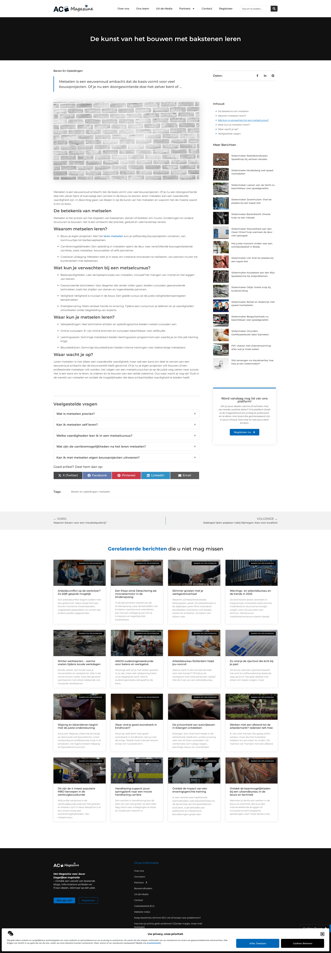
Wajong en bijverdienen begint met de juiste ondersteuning (78, 726)
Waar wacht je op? (228, 129)
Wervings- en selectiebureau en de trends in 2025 (250, 592)
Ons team (142, 8)
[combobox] (255, 9)
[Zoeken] (274, 9)
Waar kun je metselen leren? (234, 124)
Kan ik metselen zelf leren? (126, 424)
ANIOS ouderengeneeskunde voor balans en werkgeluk (134, 662)
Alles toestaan (257, 943)
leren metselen (113, 236)
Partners (184, 8)
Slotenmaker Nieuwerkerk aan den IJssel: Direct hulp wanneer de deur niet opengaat (251, 232)
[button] (322, 934)
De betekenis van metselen (233, 111)
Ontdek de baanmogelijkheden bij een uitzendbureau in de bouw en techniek (250, 791)
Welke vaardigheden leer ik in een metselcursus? (126, 435)
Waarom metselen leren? (232, 115)
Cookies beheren (302, 943)
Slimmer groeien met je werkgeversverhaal (187, 592)
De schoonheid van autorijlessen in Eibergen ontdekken (193, 726)
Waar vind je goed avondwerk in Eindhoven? (136, 726)
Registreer (226, 8)
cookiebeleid (153, 943)
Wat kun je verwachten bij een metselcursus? (243, 120)
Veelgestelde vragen (229, 133)
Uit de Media (164, 8)
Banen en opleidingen (68, 70)
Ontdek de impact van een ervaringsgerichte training (189, 790)
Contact (207, 8)
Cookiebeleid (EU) (144, 906)
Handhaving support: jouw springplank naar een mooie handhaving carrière (133, 791)
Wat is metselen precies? (126, 413)
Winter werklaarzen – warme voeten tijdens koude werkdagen (79, 662)
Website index (142, 911)
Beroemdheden (143, 888)
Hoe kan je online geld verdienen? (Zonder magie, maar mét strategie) (168, 925)
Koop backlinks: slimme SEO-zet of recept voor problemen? (167, 917)
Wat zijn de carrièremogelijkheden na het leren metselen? (126, 446)
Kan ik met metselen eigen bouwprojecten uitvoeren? (126, 457)
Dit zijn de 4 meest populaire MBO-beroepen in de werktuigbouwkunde (76, 791)
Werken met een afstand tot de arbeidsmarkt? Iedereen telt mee (251, 726)
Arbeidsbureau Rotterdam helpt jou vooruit (193, 662)
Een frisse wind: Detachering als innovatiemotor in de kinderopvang (136, 594)
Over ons (123, 8)
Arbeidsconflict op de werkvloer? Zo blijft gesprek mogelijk (79, 592)
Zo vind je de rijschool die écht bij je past (251, 662)
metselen (104, 491)
